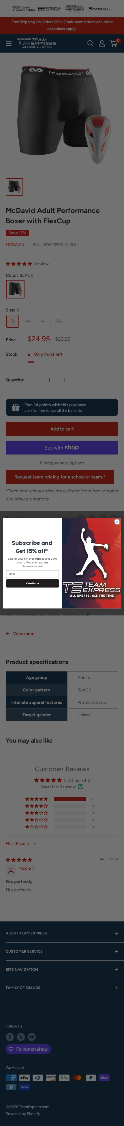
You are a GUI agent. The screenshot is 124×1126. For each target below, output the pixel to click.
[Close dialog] (117, 521)
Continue (32, 583)
